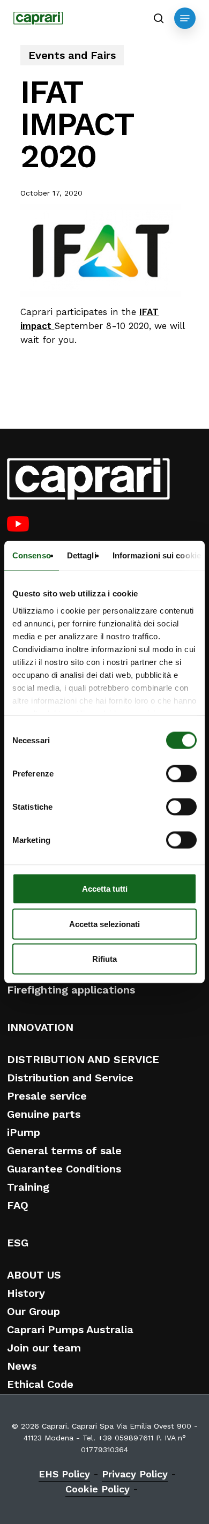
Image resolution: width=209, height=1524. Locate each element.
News (21, 1365)
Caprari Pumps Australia (70, 1329)
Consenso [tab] (31, 555)
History (26, 1293)
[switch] (181, 773)
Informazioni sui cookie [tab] (157, 555)
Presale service (47, 1095)
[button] (185, 18)
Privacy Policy (135, 1474)
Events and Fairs (72, 55)
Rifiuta (104, 958)
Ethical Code (40, 1384)
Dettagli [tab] (81, 555)
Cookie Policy (97, 1489)
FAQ (17, 1205)
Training (28, 1187)
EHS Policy (64, 1474)
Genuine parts (43, 1114)
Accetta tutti (105, 888)
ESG (17, 1242)
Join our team (44, 1347)
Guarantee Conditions (64, 1168)
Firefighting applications (71, 989)
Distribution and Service (70, 1077)
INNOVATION (40, 1027)
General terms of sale (64, 1150)
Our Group (33, 1311)
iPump (23, 1132)
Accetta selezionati (104, 923)
